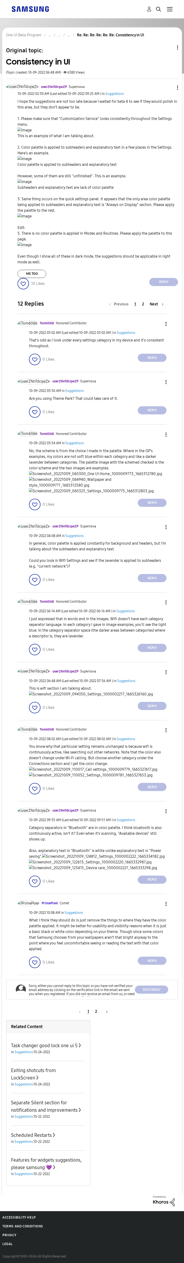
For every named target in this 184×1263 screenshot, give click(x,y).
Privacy (9, 1235)
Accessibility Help (19, 1217)
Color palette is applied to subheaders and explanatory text (67, 164)
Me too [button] (32, 274)
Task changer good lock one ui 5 (44, 1045)
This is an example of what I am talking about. (55, 136)
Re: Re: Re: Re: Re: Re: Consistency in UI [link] (110, 35)
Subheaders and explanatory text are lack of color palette (65, 187)
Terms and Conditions (22, 1226)
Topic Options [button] (169, 47)
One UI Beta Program (23, 35)
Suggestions (114, 94)
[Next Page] (105, 1011)
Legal (7, 1244)
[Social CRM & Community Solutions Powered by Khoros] (164, 1200)
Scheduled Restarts (31, 1135)
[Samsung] (30, 8)
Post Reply (152, 990)
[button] (169, 87)
